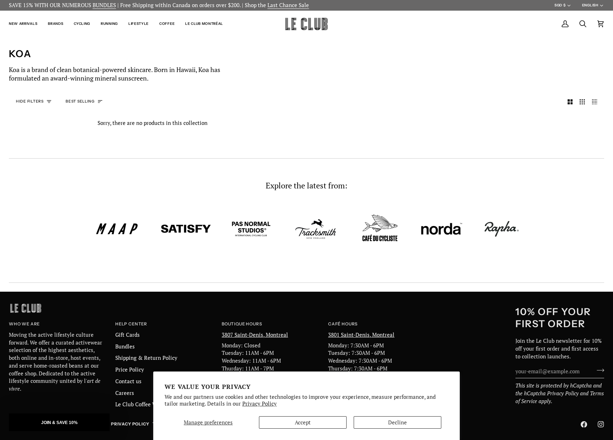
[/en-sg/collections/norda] (441, 229)
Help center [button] (131, 323)
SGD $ (559, 5)
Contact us (128, 381)
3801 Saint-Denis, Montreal (361, 334)
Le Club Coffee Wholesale (146, 404)
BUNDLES (104, 5)
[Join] (598, 370)
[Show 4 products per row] (596, 101)
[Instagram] (601, 424)
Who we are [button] (24, 323)
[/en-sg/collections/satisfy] (186, 229)
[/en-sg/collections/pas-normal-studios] (251, 229)
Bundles (125, 346)
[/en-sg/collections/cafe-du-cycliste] (380, 229)
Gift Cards (127, 334)
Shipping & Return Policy (146, 357)
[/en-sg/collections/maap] (117, 229)
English (590, 5)
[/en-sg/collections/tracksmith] (315, 228)
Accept (303, 422)
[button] (26, 24)
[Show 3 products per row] (582, 101)
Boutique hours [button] (242, 323)
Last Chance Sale (288, 5)
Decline (397, 422)
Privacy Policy (259, 403)
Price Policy (129, 369)
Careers (124, 393)
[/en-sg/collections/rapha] (501, 229)
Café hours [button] (343, 323)
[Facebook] (584, 424)
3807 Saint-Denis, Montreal (255, 334)
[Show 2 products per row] (570, 101)
